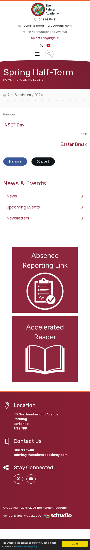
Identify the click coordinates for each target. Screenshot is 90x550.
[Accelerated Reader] (45, 349)
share (16, 161)
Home (7, 80)
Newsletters (18, 218)
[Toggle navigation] (37, 54)
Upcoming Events (30, 80)
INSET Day (13, 125)
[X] (41, 45)
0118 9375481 (47, 19)
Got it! (75, 543)
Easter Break (74, 144)
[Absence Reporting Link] (45, 279)
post (44, 161)
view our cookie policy (26, 546)
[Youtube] (48, 45)
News (12, 196)
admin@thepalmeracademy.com (47, 26)
